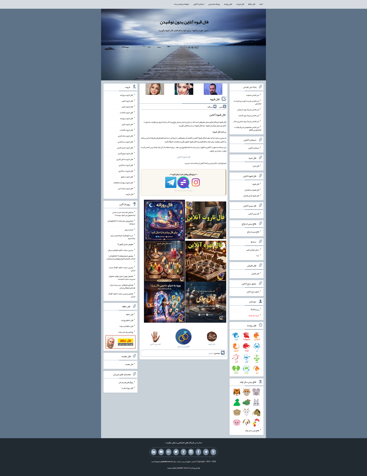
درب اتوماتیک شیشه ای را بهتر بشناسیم (122, 236)
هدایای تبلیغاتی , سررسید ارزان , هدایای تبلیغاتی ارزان (122, 286)
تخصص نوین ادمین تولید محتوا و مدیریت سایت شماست (122, 277)
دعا (257, 255)
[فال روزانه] (164, 221)
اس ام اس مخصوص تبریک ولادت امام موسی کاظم (247, 128)
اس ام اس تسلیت (252, 95)
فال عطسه (129, 364)
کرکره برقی (129, 230)
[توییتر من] (176, 452)
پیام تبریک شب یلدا (125, 332)
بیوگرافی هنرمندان (126, 382)
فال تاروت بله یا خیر (125, 188)
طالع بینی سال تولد (252, 430)
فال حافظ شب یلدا (126, 326)
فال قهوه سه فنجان (252, 190)
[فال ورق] (164, 303)
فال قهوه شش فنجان (251, 196)
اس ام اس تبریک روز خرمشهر (248, 109)
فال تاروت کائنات (126, 112)
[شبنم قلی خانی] (155, 90)
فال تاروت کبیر (127, 101)
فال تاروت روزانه (126, 95)
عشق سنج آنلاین (253, 291)
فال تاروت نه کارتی (126, 165)
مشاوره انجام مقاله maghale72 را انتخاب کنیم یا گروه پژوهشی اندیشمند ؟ (120, 259)
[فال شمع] (164, 262)
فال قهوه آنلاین (183, 156)
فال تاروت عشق (127, 177)
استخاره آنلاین (198, 4)
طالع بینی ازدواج (253, 232)
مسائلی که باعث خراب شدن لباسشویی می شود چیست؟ (123, 213)
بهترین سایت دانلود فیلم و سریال (120, 250)
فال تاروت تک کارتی (125, 136)
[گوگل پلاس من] (168, 452)
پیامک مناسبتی (214, 4)
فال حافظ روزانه (127, 320)
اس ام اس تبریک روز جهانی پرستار (246, 121)
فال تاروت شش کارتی (124, 159)
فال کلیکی (255, 274)
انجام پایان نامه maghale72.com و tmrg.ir (121, 222)
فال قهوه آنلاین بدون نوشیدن (184, 22)
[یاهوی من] (213, 452)
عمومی (211, 353)
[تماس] (183, 452)
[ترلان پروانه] (184, 90)
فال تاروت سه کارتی (125, 142)
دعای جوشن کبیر (252, 250)
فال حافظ (251, 4)
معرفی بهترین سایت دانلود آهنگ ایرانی (121, 294)
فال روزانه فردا (127, 388)
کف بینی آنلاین (253, 214)
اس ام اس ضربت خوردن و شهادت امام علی (247, 102)
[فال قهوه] (205, 262)
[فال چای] (205, 303)
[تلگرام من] (206, 452)
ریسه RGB (255, 309)
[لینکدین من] (154, 452)
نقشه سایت (171, 468)
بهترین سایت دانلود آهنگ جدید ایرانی (122, 268)
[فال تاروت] (205, 221)
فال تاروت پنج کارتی (125, 153)
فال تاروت (240, 4)
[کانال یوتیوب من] (161, 452)
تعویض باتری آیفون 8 (125, 244)
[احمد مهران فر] (213, 90)
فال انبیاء (255, 166)
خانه (261, 4)
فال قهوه (214, 99)
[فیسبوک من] (198, 452)
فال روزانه (228, 4)
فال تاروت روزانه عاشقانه (123, 183)
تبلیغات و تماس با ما (181, 4)
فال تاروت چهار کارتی (125, 147)
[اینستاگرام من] (191, 452)
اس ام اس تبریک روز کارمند (248, 115)
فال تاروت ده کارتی (125, 171)
